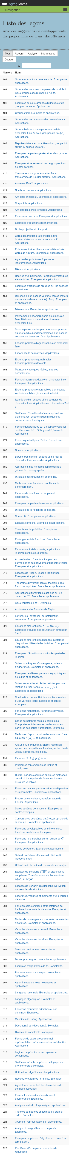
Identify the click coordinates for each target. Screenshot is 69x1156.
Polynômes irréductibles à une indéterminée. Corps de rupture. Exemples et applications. (40, 250)
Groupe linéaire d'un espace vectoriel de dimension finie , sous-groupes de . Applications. (40, 133)
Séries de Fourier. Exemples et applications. (39, 848)
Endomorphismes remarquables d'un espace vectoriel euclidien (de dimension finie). (40, 391)
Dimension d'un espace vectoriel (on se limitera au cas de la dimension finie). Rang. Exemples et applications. (41, 299)
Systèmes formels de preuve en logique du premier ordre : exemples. (39, 1063)
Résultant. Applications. (28, 269)
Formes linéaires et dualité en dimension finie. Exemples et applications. (41, 381)
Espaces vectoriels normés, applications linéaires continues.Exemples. (37, 550)
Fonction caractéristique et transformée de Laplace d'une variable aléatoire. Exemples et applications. (40, 909)
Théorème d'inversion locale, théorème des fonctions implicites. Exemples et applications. (40, 584)
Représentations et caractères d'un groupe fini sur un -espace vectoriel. (41, 144)
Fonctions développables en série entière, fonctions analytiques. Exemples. (38, 830)
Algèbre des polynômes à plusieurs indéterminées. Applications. (34, 260)
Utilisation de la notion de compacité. (35, 509)
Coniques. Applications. (28, 450)
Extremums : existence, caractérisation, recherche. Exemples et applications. (37, 617)
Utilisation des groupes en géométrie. (36, 476)
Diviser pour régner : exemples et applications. (41, 959)
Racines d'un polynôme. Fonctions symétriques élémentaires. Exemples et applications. (41, 277)
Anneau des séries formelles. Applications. (38, 209)
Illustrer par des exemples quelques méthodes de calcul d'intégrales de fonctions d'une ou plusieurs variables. (41, 778)
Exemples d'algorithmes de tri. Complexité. (39, 966)
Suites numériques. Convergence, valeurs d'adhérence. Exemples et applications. (38, 665)
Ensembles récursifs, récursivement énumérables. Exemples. (35, 1096)
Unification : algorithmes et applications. (37, 1072)
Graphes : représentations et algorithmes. (38, 1121)
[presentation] (65, 89)
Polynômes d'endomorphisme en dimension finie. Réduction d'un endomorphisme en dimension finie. (39, 319)
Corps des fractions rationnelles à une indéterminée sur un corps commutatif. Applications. (36, 239)
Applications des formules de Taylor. (35, 609)
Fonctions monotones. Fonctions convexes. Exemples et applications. (39, 712)
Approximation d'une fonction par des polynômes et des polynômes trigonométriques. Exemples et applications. (41, 562)
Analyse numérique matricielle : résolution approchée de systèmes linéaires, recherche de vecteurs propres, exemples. (41, 748)
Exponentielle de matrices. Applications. (37, 353)
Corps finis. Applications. (28, 203)
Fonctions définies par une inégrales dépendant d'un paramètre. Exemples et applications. (41, 790)
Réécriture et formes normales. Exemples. (38, 1078)
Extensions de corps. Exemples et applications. (41, 216)
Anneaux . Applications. (31, 183)
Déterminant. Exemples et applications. (37, 309)
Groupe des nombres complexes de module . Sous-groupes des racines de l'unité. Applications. (41, 93)
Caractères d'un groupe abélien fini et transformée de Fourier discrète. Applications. (40, 175)
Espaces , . (31, 758)
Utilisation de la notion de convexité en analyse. (41, 865)
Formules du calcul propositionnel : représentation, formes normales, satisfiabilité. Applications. (41, 1042)
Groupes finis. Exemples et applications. (37, 113)
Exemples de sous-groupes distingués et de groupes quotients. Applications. (39, 104)
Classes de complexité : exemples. (34, 1032)
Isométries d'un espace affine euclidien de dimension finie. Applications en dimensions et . (42, 403)
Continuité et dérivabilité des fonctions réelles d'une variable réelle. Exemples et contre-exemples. (40, 700)
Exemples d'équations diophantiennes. (36, 222)
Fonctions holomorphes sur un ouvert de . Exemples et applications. (39, 840)
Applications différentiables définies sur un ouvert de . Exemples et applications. (38, 594)
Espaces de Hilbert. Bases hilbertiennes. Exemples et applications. (37, 574)
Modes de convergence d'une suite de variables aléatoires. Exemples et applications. (42, 921)
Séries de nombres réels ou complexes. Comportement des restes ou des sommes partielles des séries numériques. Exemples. (39, 724)
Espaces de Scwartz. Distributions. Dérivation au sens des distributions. (40, 887)
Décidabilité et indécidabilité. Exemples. (37, 1025)
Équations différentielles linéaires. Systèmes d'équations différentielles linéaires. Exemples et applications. (42, 643)
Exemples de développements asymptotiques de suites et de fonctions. (40, 675)
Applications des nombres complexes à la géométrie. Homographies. (38, 468)
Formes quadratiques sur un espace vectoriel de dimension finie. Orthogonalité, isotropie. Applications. (40, 430)
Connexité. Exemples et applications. (35, 516)
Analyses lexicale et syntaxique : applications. (40, 1105)
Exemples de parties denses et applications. (39, 503)
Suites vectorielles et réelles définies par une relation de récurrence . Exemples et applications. (40, 687)
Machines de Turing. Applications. (34, 1019)
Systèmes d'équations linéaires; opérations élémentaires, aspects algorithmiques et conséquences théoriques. (39, 416)
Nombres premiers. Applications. (33, 190)
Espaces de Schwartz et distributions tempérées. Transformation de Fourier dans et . (39, 875)
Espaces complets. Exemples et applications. (40, 522)
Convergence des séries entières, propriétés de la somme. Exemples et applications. (41, 820)
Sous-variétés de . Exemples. (33, 603)
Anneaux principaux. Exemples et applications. (41, 196)
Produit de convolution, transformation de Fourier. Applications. (38, 800)
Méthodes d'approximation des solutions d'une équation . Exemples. (41, 736)
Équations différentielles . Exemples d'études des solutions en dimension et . (41, 629)
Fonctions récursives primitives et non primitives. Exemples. (36, 1010)
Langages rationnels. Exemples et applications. (41, 992)
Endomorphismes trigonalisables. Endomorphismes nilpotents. (33, 361)
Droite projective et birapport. (31, 229)
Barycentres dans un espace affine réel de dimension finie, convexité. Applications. (38, 458)
